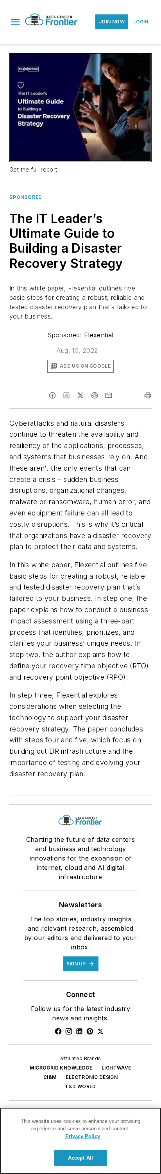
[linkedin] (66, 395)
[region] (80, 1141)
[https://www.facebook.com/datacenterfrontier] (58, 1031)
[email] (109, 395)
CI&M (50, 1077)
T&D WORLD (80, 1086)
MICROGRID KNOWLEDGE (61, 1068)
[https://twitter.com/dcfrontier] (100, 1031)
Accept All (80, 1158)
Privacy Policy (82, 1136)
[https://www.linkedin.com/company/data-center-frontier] (79, 1031)
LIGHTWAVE (116, 1068)
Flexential (99, 335)
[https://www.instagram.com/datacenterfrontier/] (69, 1031)
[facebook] (52, 395)
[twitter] (80, 395)
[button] (15, 22)
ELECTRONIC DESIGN (92, 1077)
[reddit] (94, 395)
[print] (148, 395)
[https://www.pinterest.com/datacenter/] (90, 1031)
